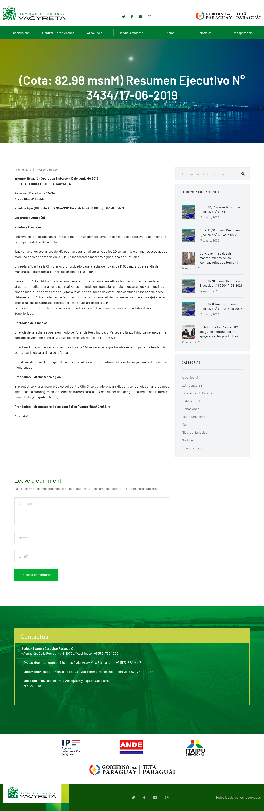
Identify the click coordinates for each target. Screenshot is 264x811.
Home (79, 107)
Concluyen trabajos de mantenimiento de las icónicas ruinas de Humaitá (218, 257)
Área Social (95, 33)
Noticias (206, 33)
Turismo (169, 33)
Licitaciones (190, 409)
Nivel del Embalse (47, 169)
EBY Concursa (192, 385)
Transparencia (242, 33)
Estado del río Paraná (197, 393)
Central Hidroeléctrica (58, 33)
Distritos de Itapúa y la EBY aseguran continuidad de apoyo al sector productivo (218, 331)
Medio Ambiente (132, 33)
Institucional (21, 33)
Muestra (187, 424)
